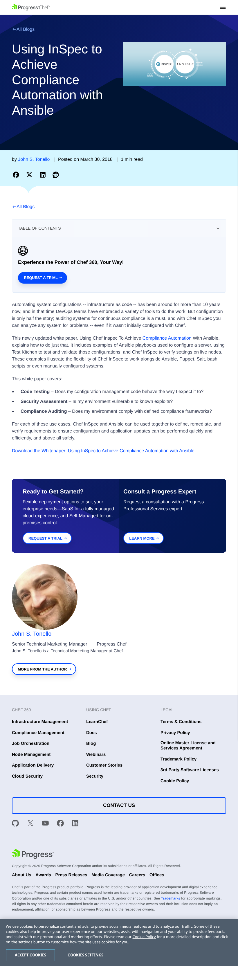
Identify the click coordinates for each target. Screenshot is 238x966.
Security (94, 776)
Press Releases (71, 875)
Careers (137, 875)
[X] (30, 824)
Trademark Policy (178, 759)
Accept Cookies (30, 955)
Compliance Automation (167, 338)
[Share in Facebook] (17, 174)
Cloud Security (27, 776)
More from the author (42, 669)
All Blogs (26, 29)
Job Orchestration (30, 743)
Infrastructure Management (40, 721)
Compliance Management (38, 732)
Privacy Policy (175, 732)
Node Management (31, 754)
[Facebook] (60, 824)
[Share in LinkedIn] (44, 174)
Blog (91, 743)
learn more (141, 538)
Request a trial (41, 277)
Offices (156, 875)
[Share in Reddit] (56, 174)
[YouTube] (45, 824)
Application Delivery (33, 765)
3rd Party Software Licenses (190, 769)
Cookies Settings (85, 955)
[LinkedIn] (75, 824)
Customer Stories (104, 765)
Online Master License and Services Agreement (188, 745)
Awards (43, 875)
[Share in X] (30, 174)
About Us (21, 875)
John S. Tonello (31, 634)
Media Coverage (108, 875)
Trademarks (170, 898)
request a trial (45, 538)
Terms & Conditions (181, 721)
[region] (119, 942)
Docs (91, 732)
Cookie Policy (175, 780)
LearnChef (97, 721)
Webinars (96, 754)
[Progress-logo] (33, 854)
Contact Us (119, 805)
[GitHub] (15, 824)
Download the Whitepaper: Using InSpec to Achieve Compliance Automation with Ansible (103, 450)
